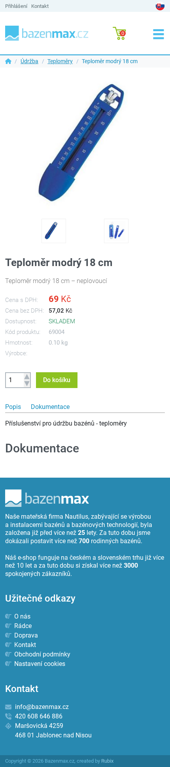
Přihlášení (16, 6)
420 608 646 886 (38, 716)
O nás (21, 616)
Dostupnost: (20, 321)
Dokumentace (50, 407)
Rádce (22, 626)
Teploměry (60, 61)
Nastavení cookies (39, 664)
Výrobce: (16, 353)
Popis (13, 407)
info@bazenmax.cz (42, 707)
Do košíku (56, 380)
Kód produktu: (22, 332)
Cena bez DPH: (24, 310)
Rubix (107, 761)
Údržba (29, 61)
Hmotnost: (18, 342)
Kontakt (40, 6)
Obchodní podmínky (41, 654)
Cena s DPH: (21, 300)
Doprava (25, 635)
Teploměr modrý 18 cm (110, 61)
